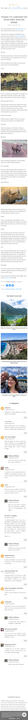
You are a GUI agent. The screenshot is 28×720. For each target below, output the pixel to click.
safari (8, 289)
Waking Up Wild (8, 277)
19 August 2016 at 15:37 (9, 409)
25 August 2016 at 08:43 (13, 457)
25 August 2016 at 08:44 (13, 502)
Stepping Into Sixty (10, 644)
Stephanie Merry (10, 555)
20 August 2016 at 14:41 (9, 517)
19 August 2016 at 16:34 (9, 423)
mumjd (6, 467)
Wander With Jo (20, 29)
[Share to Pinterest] (12, 285)
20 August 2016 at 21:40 (10, 590)
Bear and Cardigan (10, 437)
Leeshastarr (8, 602)
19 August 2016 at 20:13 (9, 469)
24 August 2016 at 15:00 (10, 646)
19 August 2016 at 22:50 (9, 486)
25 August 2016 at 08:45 (13, 545)
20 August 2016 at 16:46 (9, 557)
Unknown (7, 407)
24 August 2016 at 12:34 (9, 630)
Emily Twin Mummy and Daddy (14, 588)
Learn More (12, 718)
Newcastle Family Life (11, 571)
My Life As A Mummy (11, 515)
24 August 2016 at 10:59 (9, 603)
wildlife (19, 289)
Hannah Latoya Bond (11, 629)
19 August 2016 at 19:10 (9, 438)
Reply (25, 417)
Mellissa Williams (13, 456)
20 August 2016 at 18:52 (9, 572)
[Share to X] (10, 285)
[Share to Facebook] (7, 285)
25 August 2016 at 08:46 (13, 661)
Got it (18, 718)
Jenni (6, 485)
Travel (13, 289)
